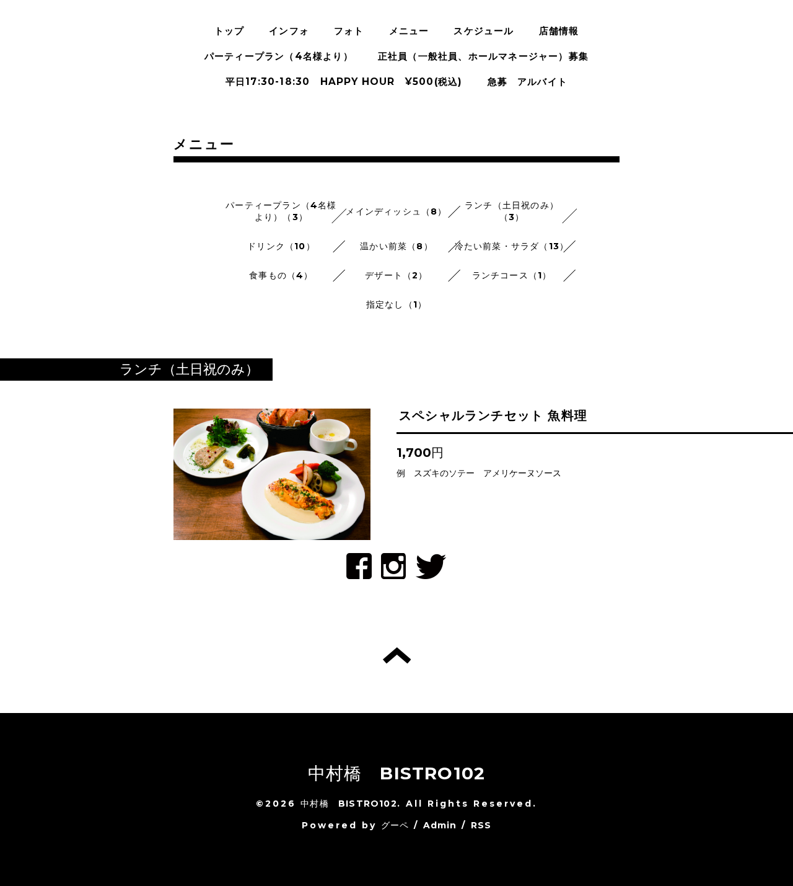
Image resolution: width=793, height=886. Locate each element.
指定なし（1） (396, 304)
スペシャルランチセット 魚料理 (493, 415)
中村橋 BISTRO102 (397, 773)
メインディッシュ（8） (396, 211)
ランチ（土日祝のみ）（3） (512, 211)
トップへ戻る (397, 655)
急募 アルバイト (528, 81)
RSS (481, 825)
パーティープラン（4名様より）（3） (281, 211)
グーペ (395, 825)
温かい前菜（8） (396, 246)
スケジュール (483, 31)
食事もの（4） (281, 275)
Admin (440, 825)
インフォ (289, 31)
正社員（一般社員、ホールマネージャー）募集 (483, 56)
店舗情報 (559, 31)
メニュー (409, 31)
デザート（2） (396, 275)
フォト (349, 31)
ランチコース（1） (512, 275)
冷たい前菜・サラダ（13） (512, 246)
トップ (229, 31)
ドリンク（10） (281, 246)
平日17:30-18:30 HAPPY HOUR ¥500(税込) (344, 81)
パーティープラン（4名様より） (278, 56)
